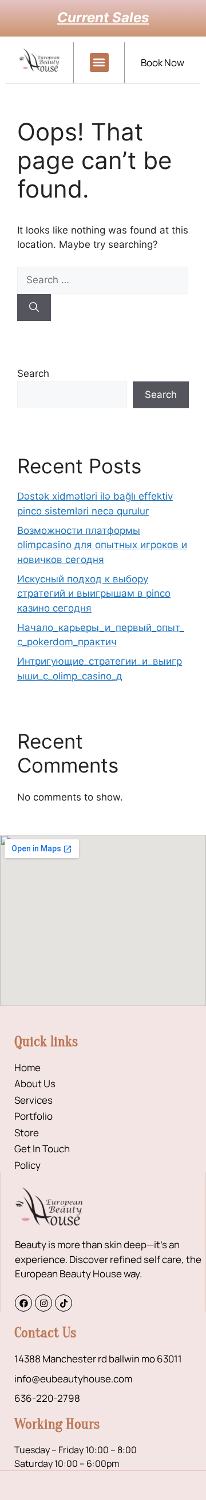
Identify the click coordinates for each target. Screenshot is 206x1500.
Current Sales (103, 17)
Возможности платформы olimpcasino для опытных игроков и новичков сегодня (102, 545)
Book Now (162, 62)
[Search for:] (102, 279)
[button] (99, 62)
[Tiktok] (63, 1303)
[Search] (34, 307)
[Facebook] (23, 1303)
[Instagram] (43, 1303)
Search (33, 373)
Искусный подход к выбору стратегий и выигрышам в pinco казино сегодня (94, 593)
